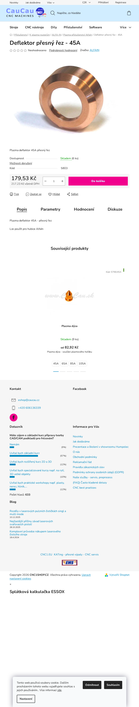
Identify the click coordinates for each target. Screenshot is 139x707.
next (127, 319)
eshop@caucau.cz (28, 400)
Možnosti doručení (21, 163)
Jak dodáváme (33, 2)
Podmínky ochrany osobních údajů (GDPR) (98, 472)
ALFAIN (94, 50)
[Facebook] (13, 417)
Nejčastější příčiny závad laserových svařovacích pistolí (31, 523)
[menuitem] (14, 27)
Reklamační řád (82, 462)
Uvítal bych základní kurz (24, 453)
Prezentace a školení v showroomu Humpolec (100, 447)
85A (73, 363)
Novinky (14, 2)
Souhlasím (113, 685)
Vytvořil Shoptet (119, 575)
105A (82, 363)
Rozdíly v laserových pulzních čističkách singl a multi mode (38, 513)
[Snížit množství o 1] (45, 181)
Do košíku (98, 181)
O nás (76, 452)
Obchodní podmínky (85, 457)
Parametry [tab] (50, 209)
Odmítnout (92, 685)
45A (56, 363)
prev (12, 319)
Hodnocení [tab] (84, 209)
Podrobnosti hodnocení (63, 50)
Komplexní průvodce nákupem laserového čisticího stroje (35, 533)
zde (59, 690)
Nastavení (26, 699)
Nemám (14, 444)
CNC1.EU (46, 554)
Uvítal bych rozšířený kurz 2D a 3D (31, 462)
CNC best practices (84, 488)
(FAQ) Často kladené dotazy (90, 483)
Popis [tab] (22, 209)
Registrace (120, 2)
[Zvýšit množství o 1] (62, 181)
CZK (84, 2)
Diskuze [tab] (115, 209)
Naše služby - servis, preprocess (92, 477)
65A (64, 363)
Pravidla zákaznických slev (88, 467)
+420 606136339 (29, 408)
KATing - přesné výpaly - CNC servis (76, 554)
